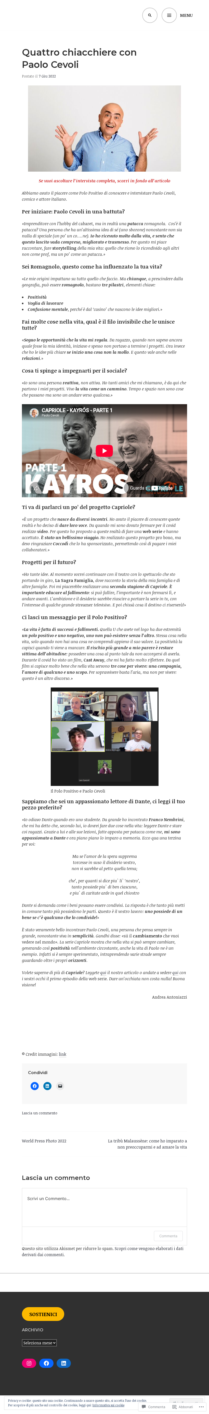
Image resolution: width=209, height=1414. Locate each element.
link (62, 1054)
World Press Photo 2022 (44, 1141)
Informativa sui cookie (108, 1405)
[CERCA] (150, 15)
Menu (186, 15)
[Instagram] (29, 1363)
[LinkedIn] (64, 1363)
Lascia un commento (39, 1113)
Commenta (168, 1236)
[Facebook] (46, 1363)
